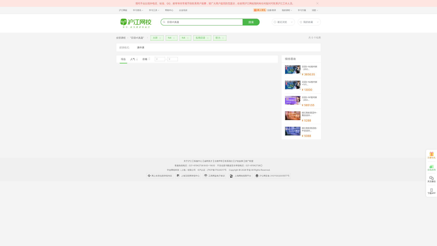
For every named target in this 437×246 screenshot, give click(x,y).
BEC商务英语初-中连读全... (309, 129)
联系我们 (229, 161)
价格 (145, 59)
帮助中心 (169, 10)
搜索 (251, 22)
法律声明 (218, 161)
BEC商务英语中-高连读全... (309, 114)
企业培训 (183, 10)
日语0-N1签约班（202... (309, 98)
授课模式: (124, 47)
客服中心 (198, 161)
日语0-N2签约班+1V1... (309, 83)
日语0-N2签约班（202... (309, 67)
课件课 (140, 47)
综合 (123, 59)
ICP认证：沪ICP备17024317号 (212, 170)
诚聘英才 (208, 161)
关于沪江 (188, 161)
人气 (133, 59)
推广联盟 (249, 161)
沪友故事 (239, 161)
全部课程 (121, 37)
